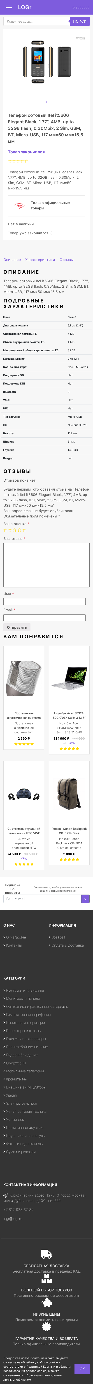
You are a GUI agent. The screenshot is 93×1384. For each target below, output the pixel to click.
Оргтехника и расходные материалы (37, 1006)
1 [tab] (46, 102)
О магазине (16, 937)
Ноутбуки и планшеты (25, 990)
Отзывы (67, 259)
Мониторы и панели (23, 998)
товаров (81, 7)
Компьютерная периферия (28, 1014)
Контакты (14, 945)
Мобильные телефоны (25, 1071)
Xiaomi (11, 1095)
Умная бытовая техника (26, 1111)
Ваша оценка (16, 523)
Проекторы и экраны (23, 1030)
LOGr (25, 7)
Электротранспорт (21, 1103)
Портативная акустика (25, 1127)
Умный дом (15, 1119)
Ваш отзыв (14, 538)
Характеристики (40, 259)
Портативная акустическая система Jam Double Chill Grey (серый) (24, 732)
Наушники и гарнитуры (25, 1135)
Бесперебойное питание (27, 1047)
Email (9, 610)
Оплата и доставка (67, 945)
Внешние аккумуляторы (26, 1087)
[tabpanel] (46, 64)
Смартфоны (16, 1063)
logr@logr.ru (12, 1218)
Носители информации (25, 1022)
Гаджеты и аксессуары (26, 1038)
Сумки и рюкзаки (21, 1151)
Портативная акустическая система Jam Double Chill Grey (24, 717)
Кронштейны (16, 1079)
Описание (12, 259)
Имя (8, 593)
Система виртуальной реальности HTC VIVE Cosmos (23, 833)
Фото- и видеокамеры (24, 1143)
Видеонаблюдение (22, 1055)
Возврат (58, 937)
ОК (82, 1369)
